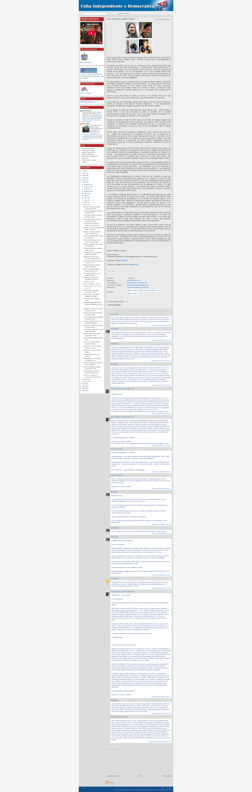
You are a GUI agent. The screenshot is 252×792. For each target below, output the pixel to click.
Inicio (140, 776)
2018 (84, 171)
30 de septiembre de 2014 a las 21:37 (159, 741)
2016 (84, 175)
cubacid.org (130, 278)
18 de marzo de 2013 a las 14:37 (160, 325)
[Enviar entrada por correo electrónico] (126, 301)
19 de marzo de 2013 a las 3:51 (161, 488)
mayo (86, 200)
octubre (86, 189)
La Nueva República (88, 148)
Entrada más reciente (113, 776)
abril (85, 202)
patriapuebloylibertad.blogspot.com (137, 285)
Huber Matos (86, 123)
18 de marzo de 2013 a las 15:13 (160, 361)
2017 (84, 173)
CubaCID (124, 260)
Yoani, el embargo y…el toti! (91, 284)
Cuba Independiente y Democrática (126, 790)
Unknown (112, 578)
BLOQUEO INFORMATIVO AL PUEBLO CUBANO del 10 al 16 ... (93, 304)
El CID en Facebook (88, 154)
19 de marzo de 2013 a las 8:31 (161, 575)
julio (85, 195)
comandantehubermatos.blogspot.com (138, 287)
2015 (84, 178)
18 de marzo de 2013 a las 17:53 (160, 445)
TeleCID (84, 162)
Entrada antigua (166, 776)
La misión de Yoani (88, 281)
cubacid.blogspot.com (133, 280)
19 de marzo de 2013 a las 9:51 (161, 588)
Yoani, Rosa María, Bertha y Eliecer (121, 19)
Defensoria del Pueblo (88, 150)
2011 (84, 386)
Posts (162, 788)
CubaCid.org (133, 265)
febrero (86, 379)
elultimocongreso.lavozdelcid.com (137, 282)
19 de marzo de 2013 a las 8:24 (161, 524)
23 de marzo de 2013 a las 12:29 (160, 713)
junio (85, 198)
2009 (84, 390)
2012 (84, 384)
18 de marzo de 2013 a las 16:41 (160, 385)
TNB (171, 790)
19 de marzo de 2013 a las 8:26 (161, 533)
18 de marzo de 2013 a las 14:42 (160, 340)
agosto (86, 193)
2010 (84, 388)
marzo (86, 204)
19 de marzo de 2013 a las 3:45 (161, 472)
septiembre (87, 191)
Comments (169, 788)
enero (86, 381)
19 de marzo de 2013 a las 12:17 (160, 696)
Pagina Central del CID (88, 152)
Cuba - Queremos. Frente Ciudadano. (121, 388)
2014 (84, 180)
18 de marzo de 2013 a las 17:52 (160, 413)
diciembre (87, 184)
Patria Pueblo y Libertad (89, 160)
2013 (84, 182)
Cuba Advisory (86, 110)
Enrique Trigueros (115, 449)
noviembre (87, 186)
